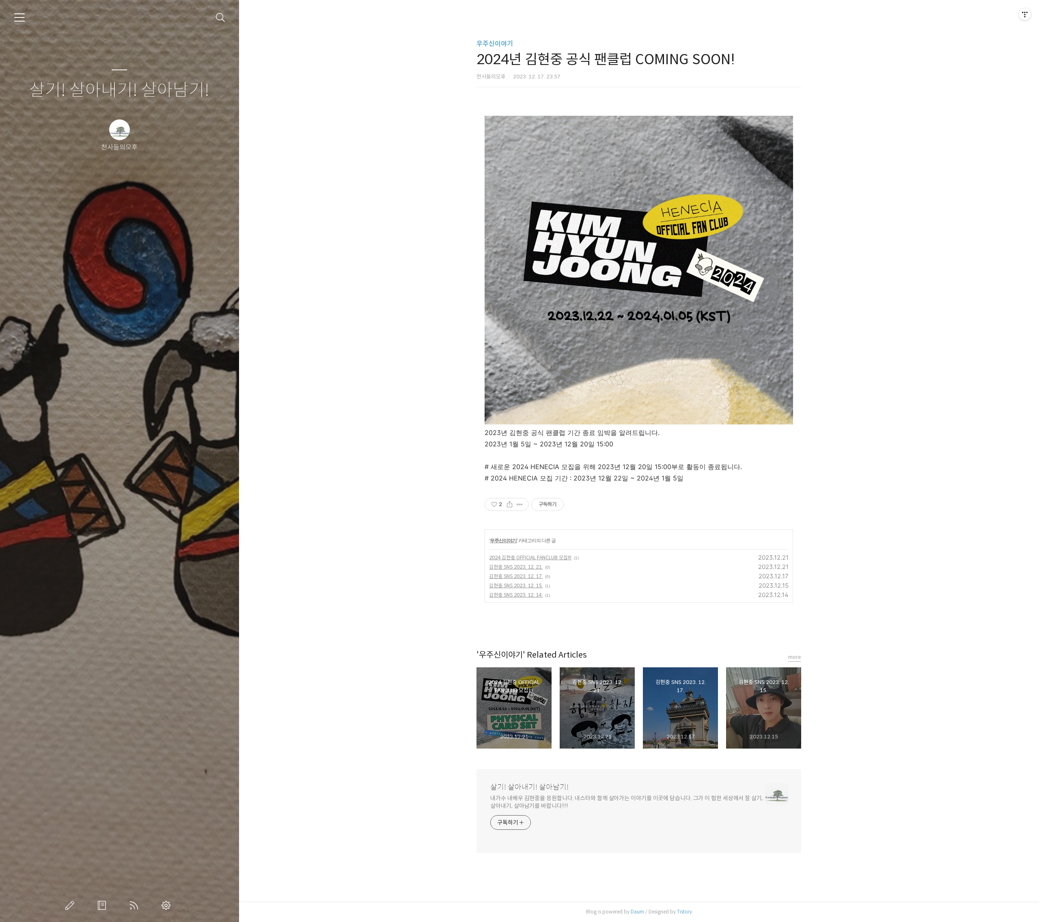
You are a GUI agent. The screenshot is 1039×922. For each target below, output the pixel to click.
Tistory (684, 912)
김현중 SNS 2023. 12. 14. (516, 595)
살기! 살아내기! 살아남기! (119, 90)
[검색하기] (220, 17)
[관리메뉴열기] (1025, 14)
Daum (637, 912)
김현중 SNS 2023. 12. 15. (516, 585)
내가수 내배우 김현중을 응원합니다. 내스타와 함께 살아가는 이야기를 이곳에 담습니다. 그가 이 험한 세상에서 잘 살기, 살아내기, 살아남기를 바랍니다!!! (626, 801)
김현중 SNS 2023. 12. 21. (516, 567)
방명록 (103, 905)
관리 (167, 905)
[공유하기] (509, 504)
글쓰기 (71, 905)
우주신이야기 (494, 43)
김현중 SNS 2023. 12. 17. (516, 576)
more (794, 657)
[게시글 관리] (520, 504)
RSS (135, 905)
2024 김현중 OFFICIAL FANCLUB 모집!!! (530, 557)
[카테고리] (19, 17)
